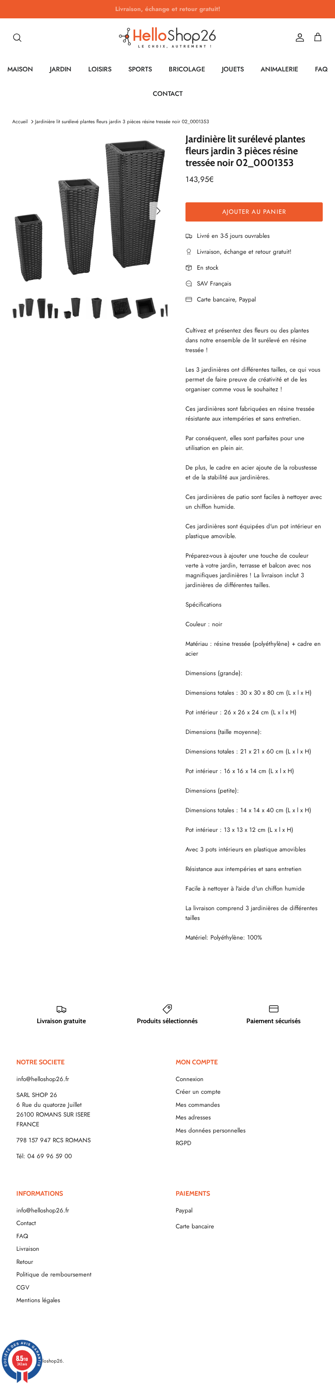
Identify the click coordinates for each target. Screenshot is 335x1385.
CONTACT (168, 93)
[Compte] (298, 37)
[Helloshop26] (167, 38)
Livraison (27, 1248)
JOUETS (233, 69)
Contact (26, 1223)
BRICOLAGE (187, 69)
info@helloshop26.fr (42, 1079)
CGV (22, 1287)
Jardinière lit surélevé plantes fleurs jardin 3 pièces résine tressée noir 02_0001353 (122, 121)
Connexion (189, 1079)
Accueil (20, 121)
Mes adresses (193, 1117)
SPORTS (140, 69)
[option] (90, 210)
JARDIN (60, 69)
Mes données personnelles (211, 1130)
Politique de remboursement (54, 1274)
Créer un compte (198, 1091)
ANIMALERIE (279, 69)
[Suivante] (159, 211)
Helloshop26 (49, 1361)
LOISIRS (100, 69)
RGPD (183, 1143)
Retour (24, 1261)
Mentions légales (38, 1300)
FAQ (321, 69)
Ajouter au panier (254, 211)
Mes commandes (198, 1104)
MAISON (20, 69)
